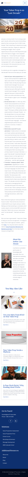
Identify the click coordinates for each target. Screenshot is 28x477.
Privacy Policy (17, 474)
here (5, 225)
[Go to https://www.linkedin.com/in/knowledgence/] (16, 421)
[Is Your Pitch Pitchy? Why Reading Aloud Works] (14, 373)
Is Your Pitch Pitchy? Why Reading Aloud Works (13, 386)
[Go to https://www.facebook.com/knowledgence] (10, 421)
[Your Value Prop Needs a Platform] (14, 337)
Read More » (6, 324)
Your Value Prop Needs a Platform (12, 351)
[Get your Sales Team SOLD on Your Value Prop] (14, 302)
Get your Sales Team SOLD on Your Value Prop (13, 316)
